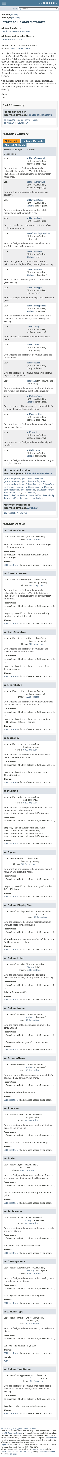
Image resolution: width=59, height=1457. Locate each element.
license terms (38, 1449)
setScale (31, 381)
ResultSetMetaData (11, 31)
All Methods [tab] (11, 141)
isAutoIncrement (45, 490)
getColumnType (46, 484)
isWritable (37, 498)
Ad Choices (12, 1454)
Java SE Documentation (11, 1433)
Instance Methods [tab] (33, 141)
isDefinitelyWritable (15, 495)
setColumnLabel (35, 251)
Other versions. (51, 1438)
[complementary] (47, 1452)
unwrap (23, 513)
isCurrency (29, 493)
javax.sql (15, 17)
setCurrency (33, 326)
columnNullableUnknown (16, 123)
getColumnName (29, 484)
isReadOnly (48, 495)
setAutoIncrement (36, 158)
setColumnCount (35, 218)
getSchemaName (11, 490)
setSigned (32, 432)
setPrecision (33, 363)
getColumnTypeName (13, 487)
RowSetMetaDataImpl (11, 39)
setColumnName (34, 269)
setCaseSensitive (36, 182)
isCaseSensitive (12, 493)
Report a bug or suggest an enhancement (19, 1428)
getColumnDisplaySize (33, 481)
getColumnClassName (32, 478)
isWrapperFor (11, 513)
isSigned (24, 498)
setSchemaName (34, 396)
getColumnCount (12, 481)
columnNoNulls (11, 120)
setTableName (33, 450)
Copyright (5, 1445)
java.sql (14, 14)
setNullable (33, 344)
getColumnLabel (12, 484)
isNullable (35, 495)
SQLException (34, 539)
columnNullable (29, 120)
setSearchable (34, 414)
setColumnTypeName (36, 306)
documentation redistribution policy (16, 1452)
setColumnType (34, 287)
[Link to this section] (26, 105)
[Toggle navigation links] (3, 3)
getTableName (28, 490)
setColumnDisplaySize (38, 233)
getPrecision (32, 487)
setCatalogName (35, 200)
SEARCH (14, 9)
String (30, 206)
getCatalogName (12, 478)
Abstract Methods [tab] (15, 145)
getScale (46, 487)
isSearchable (11, 498)
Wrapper (26, 31)
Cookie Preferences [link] (47, 1452)
